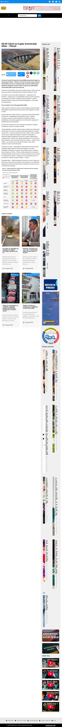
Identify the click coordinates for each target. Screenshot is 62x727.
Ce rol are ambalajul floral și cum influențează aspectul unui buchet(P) (47, 490)
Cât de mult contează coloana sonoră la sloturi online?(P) (47, 551)
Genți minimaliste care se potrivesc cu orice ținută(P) (47, 361)
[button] (8, 15)
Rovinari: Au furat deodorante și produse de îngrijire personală (47, 157)
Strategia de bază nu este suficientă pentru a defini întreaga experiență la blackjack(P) (56, 557)
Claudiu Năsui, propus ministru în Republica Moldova (58, 155)
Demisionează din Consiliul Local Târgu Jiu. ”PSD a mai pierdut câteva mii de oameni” (47, 203)
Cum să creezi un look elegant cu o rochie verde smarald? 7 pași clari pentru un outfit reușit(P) (56, 496)
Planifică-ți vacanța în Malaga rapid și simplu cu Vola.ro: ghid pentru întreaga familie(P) (56, 366)
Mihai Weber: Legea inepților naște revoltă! (58, 198)
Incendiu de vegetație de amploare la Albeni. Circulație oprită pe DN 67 (10, 250)
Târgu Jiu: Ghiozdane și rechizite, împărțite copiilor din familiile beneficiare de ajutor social (10, 308)
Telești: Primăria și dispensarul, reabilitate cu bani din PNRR (30, 307)
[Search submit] (39, 15)
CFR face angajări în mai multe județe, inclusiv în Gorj (47, 248)
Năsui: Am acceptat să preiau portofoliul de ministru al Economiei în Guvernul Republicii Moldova (58, 108)
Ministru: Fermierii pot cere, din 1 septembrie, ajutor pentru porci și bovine (30, 250)
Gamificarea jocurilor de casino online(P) (47, 603)
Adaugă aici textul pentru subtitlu (44, 59)
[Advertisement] (31, 29)
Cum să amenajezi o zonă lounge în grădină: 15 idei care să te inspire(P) (56, 419)
